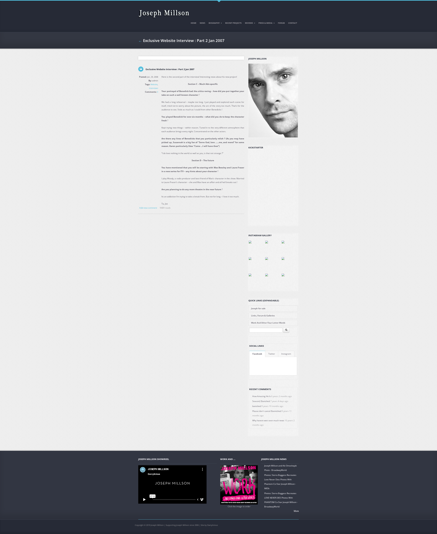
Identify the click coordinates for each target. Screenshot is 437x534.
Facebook (257, 353)
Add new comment (148, 207)
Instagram (286, 353)
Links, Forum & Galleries (263, 315)
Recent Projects (233, 23)
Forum (281, 23)
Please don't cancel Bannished (266, 411)
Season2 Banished (261, 401)
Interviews (153, 88)
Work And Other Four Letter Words (268, 322)
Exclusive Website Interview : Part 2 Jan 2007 (170, 69)
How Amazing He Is (261, 396)
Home (193, 23)
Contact (292, 23)
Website (154, 84)
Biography (213, 23)
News (202, 23)
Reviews (248, 23)
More (296, 511)
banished (256, 406)
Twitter (271, 353)
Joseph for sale (258, 308)
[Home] (163, 12)
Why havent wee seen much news (268, 420)
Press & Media (264, 23)
